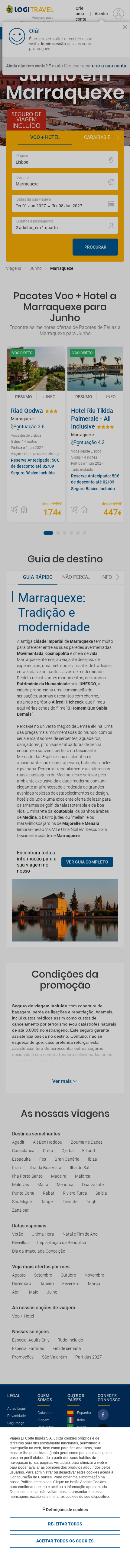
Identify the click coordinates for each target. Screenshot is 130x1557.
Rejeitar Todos (65, 1523)
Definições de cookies (67, 1509)
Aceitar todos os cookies (65, 1540)
